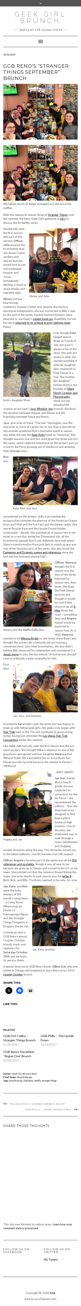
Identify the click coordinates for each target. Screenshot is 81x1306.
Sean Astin (38, 434)
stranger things (49, 1080)
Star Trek (9, 732)
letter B (66, 876)
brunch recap (15, 1080)
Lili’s (62, 218)
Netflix (37, 1080)
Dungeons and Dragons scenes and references (32, 552)
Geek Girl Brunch (40, 18)
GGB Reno (28, 1080)
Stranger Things (58, 215)
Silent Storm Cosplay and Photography (65, 392)
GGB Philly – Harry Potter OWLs (48, 1109)
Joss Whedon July (41, 408)
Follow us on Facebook (16, 1251)
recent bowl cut (43, 319)
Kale (52, 1293)
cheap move (11, 654)
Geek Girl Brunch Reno (24, 1073)
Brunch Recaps (24, 1077)
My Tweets (51, 1259)
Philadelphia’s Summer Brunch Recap (37, 1104)
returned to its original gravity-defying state (42, 322)
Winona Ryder (30, 638)
